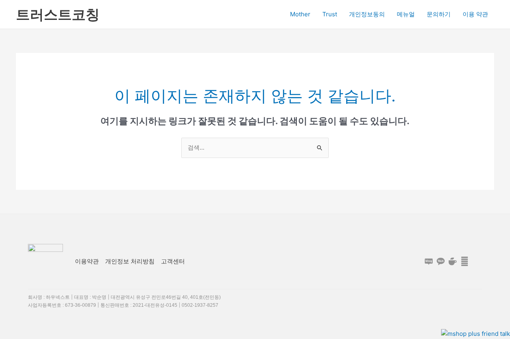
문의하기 (439, 14)
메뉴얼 (406, 14)
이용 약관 (475, 14)
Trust (329, 14)
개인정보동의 (367, 14)
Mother (300, 14)
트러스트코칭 (58, 14)
